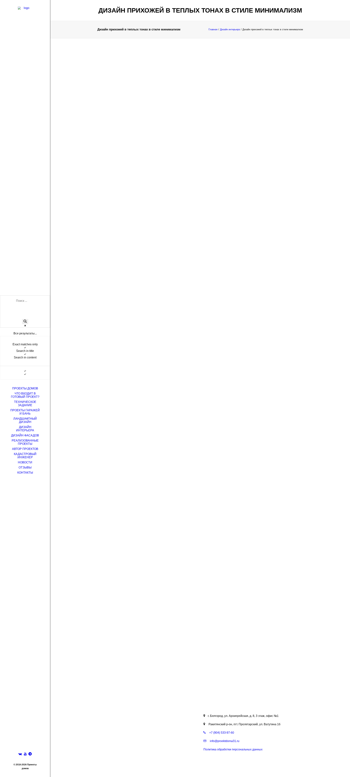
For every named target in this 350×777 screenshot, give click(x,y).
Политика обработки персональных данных (232, 749)
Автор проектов (25, 448)
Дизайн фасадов (25, 435)
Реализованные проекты (25, 442)
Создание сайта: (193, 767)
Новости (25, 462)
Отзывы (25, 467)
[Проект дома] (25, 16)
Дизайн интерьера (25, 428)
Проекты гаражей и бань (25, 412)
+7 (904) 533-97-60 (221, 732)
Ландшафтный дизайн (25, 420)
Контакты (25, 472)
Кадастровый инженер (25, 455)
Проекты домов (25, 388)
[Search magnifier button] (25, 321)
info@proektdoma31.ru (224, 741)
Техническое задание (25, 403)
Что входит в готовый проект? (25, 395)
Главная (213, 29)
